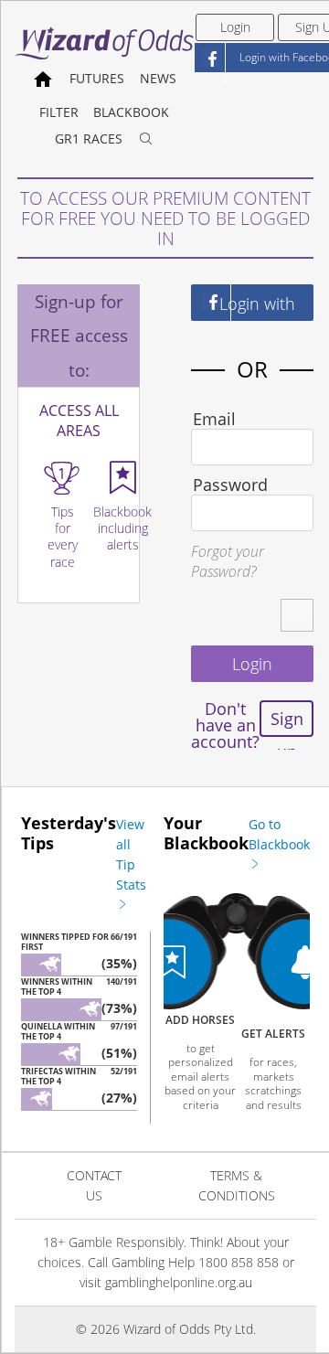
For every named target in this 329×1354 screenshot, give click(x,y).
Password (230, 484)
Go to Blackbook (279, 834)
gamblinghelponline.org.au (178, 1282)
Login (235, 27)
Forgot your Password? (227, 561)
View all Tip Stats (131, 854)
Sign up (287, 722)
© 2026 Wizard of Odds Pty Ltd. (166, 1329)
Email (214, 418)
